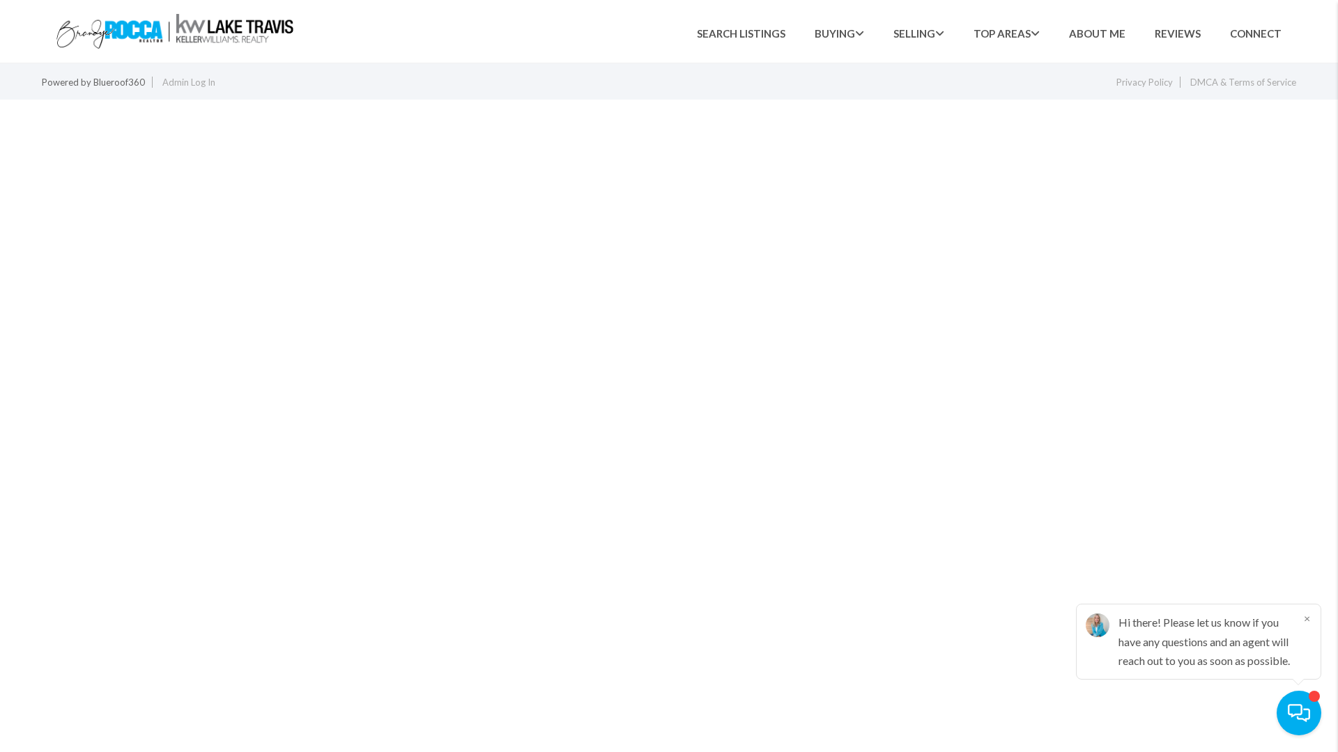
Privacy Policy (1144, 82)
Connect (1256, 33)
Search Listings (741, 33)
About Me (1097, 33)
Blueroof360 (119, 82)
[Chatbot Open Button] (1299, 713)
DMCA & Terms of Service (1243, 82)
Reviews (1178, 33)
